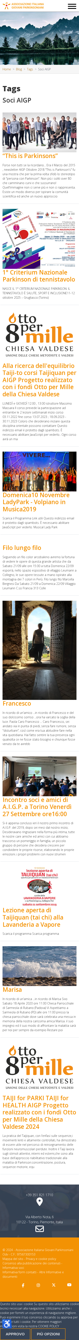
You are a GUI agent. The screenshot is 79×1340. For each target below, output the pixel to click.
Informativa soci (13, 1268)
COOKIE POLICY (48, 1326)
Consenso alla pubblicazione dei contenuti (31, 1263)
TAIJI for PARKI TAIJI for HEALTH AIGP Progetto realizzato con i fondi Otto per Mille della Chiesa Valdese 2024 (39, 1112)
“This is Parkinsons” (30, 156)
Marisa (12, 989)
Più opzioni (48, 1334)
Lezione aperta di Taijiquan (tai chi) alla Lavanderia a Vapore (33, 917)
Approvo (15, 1334)
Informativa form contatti (19, 1272)
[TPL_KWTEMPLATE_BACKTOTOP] (71, 1332)
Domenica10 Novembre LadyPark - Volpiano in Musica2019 (36, 502)
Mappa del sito (13, 1259)
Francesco (17, 703)
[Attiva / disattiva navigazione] (72, 7)
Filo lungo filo (22, 548)
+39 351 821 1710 (39, 1195)
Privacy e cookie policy (41, 1259)
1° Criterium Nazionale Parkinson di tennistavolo (39, 275)
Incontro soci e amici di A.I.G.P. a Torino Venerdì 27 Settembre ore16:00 (37, 807)
